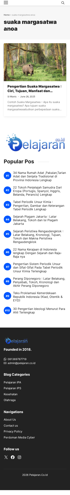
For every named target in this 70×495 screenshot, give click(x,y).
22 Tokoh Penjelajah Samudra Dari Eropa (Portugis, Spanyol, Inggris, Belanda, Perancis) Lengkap (37, 191)
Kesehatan (11, 394)
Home (7, 15)
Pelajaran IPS (12, 388)
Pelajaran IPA (12, 382)
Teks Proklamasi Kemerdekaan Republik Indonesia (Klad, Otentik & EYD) (38, 296)
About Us (10, 419)
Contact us (11, 425)
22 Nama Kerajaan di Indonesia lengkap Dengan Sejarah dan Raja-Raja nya (37, 253)
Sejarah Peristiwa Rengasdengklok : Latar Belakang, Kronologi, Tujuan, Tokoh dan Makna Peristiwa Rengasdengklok (38, 236)
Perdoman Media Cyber (19, 437)
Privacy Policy (13, 431)
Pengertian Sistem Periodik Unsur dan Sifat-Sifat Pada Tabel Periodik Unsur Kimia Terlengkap (38, 267)
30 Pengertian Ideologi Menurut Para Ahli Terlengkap (39, 310)
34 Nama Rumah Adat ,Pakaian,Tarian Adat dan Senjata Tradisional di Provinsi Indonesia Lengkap (39, 176)
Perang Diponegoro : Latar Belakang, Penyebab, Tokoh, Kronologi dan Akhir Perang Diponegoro (39, 282)
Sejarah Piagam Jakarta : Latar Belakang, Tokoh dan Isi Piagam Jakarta (35, 220)
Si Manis (11, 96)
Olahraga (9, 400)
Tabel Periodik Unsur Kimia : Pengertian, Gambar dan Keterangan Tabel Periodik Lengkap (38, 205)
